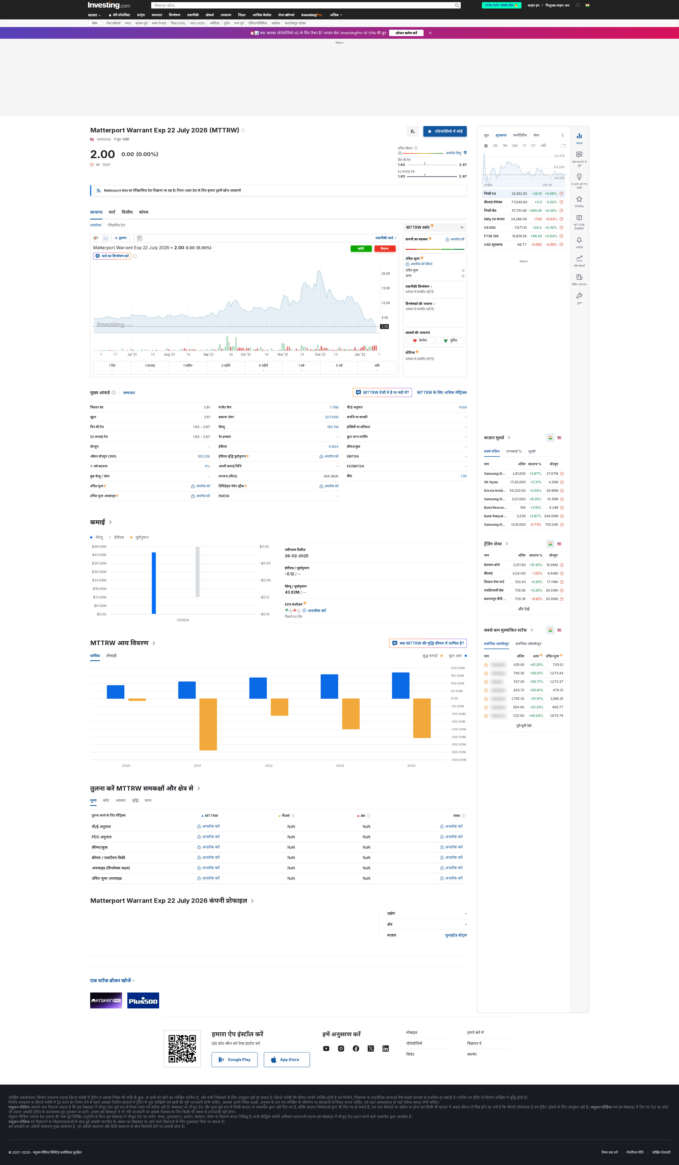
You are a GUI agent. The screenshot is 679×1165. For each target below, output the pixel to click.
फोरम (143, 212)
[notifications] (578, 4)
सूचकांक (501, 135)
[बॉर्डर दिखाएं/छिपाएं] (139, 238)
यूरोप (227, 23)
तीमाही (111, 655)
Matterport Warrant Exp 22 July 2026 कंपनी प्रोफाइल (168, 900)
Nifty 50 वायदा (494, 219)
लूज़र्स (532, 451)
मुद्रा (486, 135)
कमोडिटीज (520, 135)
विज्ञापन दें (474, 1043)
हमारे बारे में (475, 1032)
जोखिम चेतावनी (661, 1152)
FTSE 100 (491, 236)
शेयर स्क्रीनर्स (286, 15)
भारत (128, 23)
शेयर (95, 23)
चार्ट (112, 212)
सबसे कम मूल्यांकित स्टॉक (505, 630)
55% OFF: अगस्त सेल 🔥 (501, 5)
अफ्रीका (275, 23)
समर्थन (472, 1054)
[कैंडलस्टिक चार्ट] (95, 238)
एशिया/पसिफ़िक (257, 23)
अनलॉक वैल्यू (453, 153)
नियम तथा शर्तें (610, 1152)
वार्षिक (95, 655)
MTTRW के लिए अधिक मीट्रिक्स (442, 392)
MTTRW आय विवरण (119, 643)
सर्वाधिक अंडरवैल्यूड (496, 644)
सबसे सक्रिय (492, 451)
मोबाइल (411, 1032)
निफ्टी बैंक (490, 211)
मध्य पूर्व (239, 23)
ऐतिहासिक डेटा (116, 225)
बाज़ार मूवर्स (494, 437)
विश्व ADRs (178, 23)
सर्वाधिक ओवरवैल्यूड (528, 644)
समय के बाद (159, 23)
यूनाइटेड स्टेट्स (456, 935)
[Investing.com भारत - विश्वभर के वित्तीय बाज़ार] (109, 5)
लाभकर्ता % (514, 451)
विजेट (410, 1054)
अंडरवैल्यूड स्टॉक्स (295, 23)
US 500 (489, 228)
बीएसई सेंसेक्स (493, 202)
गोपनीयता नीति (634, 1152)
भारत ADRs (197, 23)
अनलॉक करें (211, 826)
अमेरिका (214, 23)
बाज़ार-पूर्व (141, 23)
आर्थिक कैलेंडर (262, 15)
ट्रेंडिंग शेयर (493, 543)
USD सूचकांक (493, 245)
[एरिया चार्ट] (105, 238)
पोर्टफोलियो (414, 1043)
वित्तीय (127, 212)
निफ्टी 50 (490, 194)
